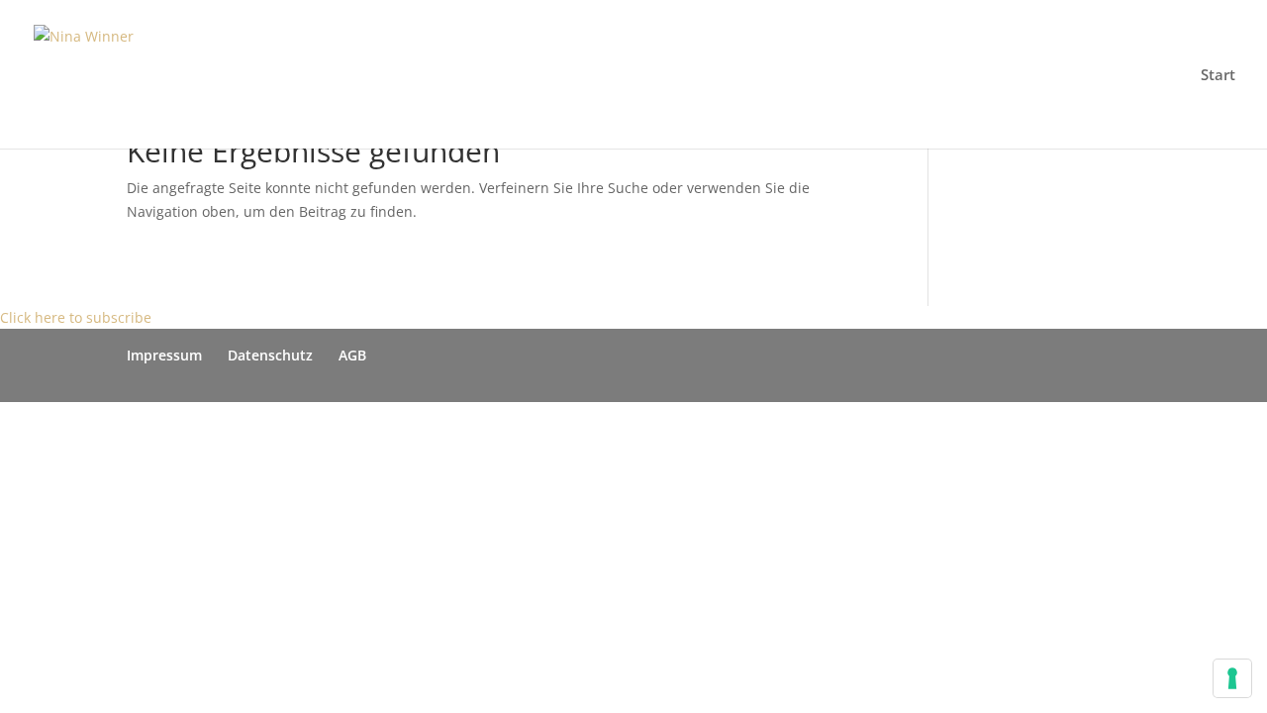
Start (1218, 75)
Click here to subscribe (75, 317)
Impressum (164, 355)
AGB (352, 355)
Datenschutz (270, 355)
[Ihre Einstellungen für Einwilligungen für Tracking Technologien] (1232, 678)
